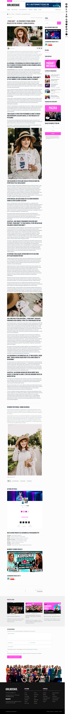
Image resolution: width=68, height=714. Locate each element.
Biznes (13, 14)
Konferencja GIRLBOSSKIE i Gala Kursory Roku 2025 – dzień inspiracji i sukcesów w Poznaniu (33, 616)
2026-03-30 (53, 93)
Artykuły (8, 9)
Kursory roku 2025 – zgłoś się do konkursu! (52, 616)
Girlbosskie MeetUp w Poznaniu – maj (55, 80)
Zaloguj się (59, 9)
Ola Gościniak (12, 48)
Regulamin (49, 138)
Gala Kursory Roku (55, 698)
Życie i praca (27, 703)
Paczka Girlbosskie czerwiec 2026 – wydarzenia (54, 85)
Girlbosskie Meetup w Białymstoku (13, 616)
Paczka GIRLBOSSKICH (23, 9)
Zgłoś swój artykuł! (55, 692)
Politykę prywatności (52, 138)
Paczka (53, 694)
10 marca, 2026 (13, 614)
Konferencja (54, 696)
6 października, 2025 (53, 614)
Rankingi (35, 696)
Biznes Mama (9, 17)
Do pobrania (45, 696)
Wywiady (35, 701)
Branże (35, 692)
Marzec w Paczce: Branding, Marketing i (55, 96)
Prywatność (45, 699)
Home (9, 14)
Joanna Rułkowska (15, 480)
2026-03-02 (58, 98)
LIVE (35, 698)
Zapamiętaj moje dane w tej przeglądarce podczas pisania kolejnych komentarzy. (23, 649)
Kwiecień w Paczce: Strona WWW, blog (56, 90)
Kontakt (39, 9)
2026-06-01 (58, 87)
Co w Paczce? (53, 77)
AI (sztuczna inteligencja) (55, 92)
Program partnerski (46, 698)
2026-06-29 (58, 77)
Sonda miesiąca (55, 699)
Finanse (26, 694)
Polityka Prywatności (50, 711)
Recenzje (35, 703)
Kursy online (36, 694)
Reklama (44, 694)
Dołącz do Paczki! (14, 9)
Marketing (26, 699)
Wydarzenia (30, 9)
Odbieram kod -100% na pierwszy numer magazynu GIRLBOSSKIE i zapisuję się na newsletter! (24, 653)
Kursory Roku (22, 480)
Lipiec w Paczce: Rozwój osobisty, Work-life (55, 75)
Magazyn (35, 9)
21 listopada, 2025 (34, 613)
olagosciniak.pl (25, 507)
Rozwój (26, 701)
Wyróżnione (28, 613)
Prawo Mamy (29, 480)
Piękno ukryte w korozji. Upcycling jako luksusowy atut (21, 1)
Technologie (27, 696)
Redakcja (44, 692)
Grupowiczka (38, 591)
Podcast (53, 701)
